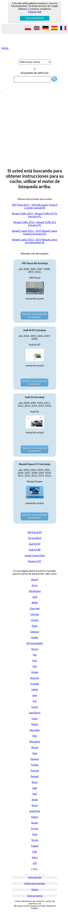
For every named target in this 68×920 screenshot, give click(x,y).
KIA (35, 701)
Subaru (34, 817)
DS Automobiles (34, 643)
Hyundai (34, 684)
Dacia (34, 626)
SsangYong (34, 811)
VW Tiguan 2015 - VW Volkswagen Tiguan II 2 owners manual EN (35, 206)
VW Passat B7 (34, 532)
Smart (35, 805)
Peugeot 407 (34, 561)
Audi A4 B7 (35, 544)
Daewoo (34, 632)
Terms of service (34, 896)
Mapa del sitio (34, 877)
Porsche (35, 771)
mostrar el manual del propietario (34, 315)
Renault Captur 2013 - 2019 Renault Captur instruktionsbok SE (34, 241)
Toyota (34, 840)
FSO (35, 666)
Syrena (34, 829)
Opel (34, 753)
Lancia (34, 707)
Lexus (35, 719)
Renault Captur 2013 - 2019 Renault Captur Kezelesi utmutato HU (34, 232)
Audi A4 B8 (35, 550)
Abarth (34, 580)
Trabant (35, 846)
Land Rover (35, 713)
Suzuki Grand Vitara (35, 556)
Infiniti (34, 690)
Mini (34, 736)
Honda (34, 672)
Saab (34, 788)
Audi (34, 597)
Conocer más (34, 12)
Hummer (34, 678)
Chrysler (34, 614)
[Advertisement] (34, 127)
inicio (4, 48)
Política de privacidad (34, 884)
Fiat (35, 655)
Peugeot (34, 759)
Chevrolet (34, 609)
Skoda (35, 800)
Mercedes (34, 730)
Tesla (34, 834)
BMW (35, 603)
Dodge (34, 637)
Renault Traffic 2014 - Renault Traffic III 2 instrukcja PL (34, 224)
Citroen (35, 620)
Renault (35, 776)
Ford (34, 661)
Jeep (34, 695)
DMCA (34, 890)
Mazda (34, 724)
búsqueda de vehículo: (35, 72)
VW (35, 863)
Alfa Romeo (35, 591)
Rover (35, 782)
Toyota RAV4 (34, 538)
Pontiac (35, 765)
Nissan (34, 747)
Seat (34, 794)
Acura (35, 585)
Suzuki (34, 823)
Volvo (35, 857)
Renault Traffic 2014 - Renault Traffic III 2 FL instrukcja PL (35, 215)
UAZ (34, 852)
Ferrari (34, 649)
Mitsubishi (34, 742)
